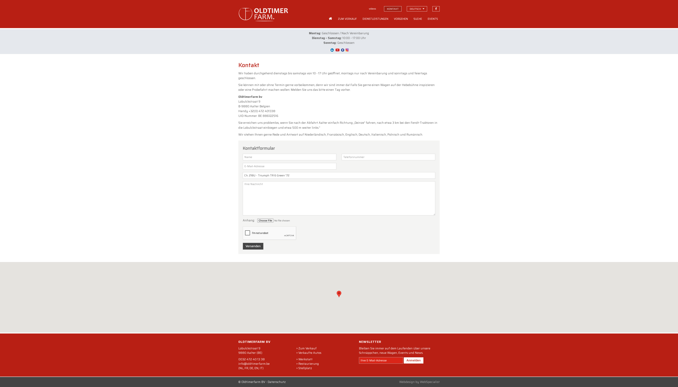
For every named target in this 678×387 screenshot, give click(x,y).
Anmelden (413, 360)
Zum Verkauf (307, 348)
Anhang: (249, 220)
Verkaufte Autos (309, 352)
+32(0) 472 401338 (262, 111)
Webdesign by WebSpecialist (419, 382)
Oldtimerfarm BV (253, 382)
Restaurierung (308, 363)
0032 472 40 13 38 (251, 359)
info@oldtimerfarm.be (254, 363)
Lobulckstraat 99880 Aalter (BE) (250, 350)
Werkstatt (305, 359)
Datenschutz (277, 382)
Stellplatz (305, 368)
